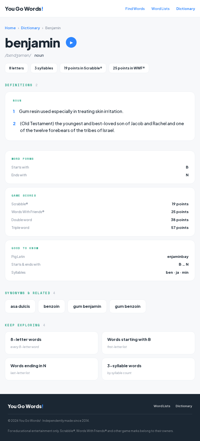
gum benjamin (87, 306)
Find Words (135, 8)
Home (10, 27)
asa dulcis (20, 306)
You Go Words (24, 8)
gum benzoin (127, 306)
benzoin (52, 306)
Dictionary (185, 8)
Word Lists (160, 8)
